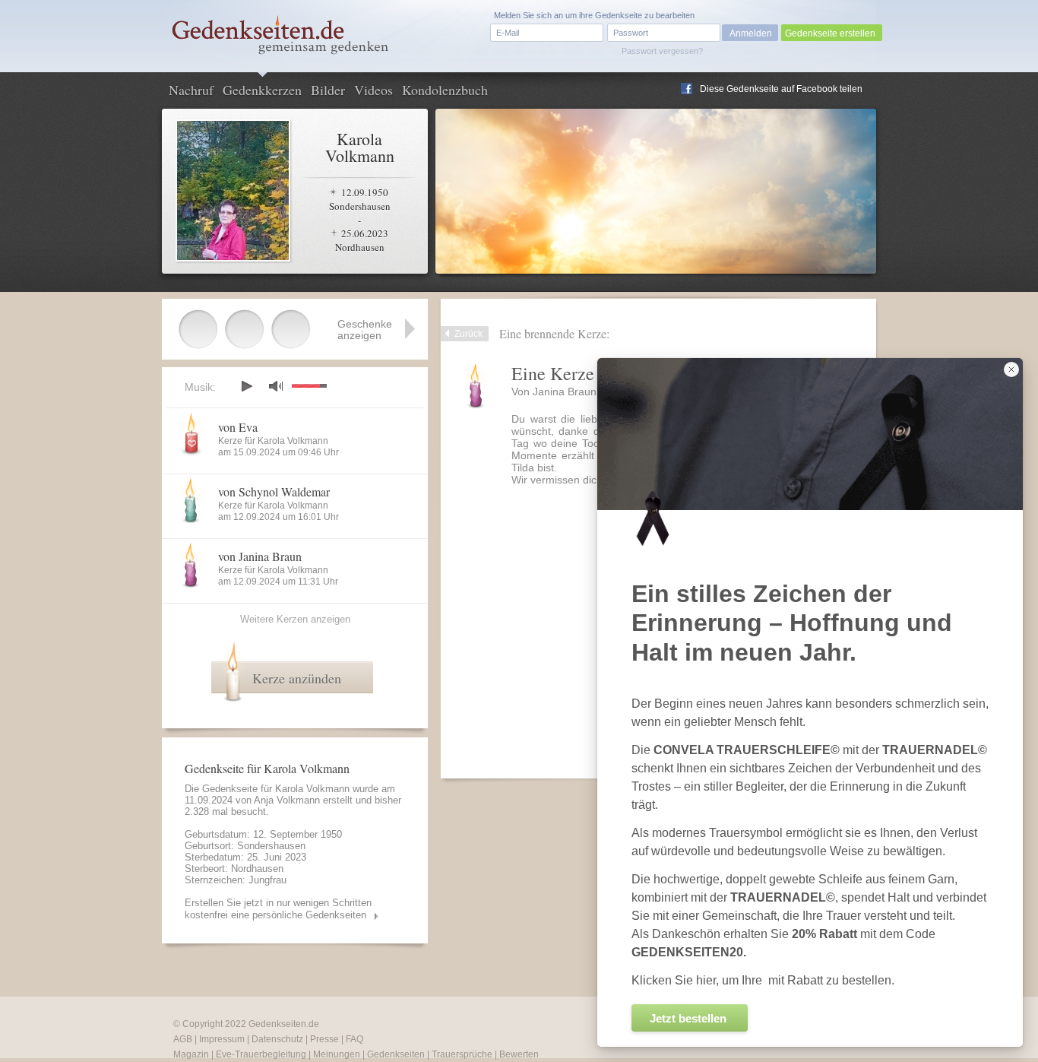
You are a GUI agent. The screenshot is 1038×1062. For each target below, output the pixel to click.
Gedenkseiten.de (283, 1024)
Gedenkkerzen (262, 90)
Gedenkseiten (396, 1054)
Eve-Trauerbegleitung (261, 1054)
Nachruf (191, 90)
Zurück (468, 333)
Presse (324, 1039)
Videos (373, 90)
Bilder (328, 90)
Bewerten (519, 1054)
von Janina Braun (260, 556)
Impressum (222, 1039)
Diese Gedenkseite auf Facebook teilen (781, 89)
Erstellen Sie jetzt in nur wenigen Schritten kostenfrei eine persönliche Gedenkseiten (278, 909)
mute (276, 386)
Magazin (191, 1054)
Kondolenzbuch (445, 90)
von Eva (238, 427)
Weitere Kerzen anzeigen (295, 619)
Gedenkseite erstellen (830, 33)
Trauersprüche (462, 1054)
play (246, 386)
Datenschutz (277, 1039)
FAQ (354, 1039)
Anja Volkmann (287, 800)
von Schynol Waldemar (274, 491)
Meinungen (336, 1054)
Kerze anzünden (296, 678)
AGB (182, 1039)
